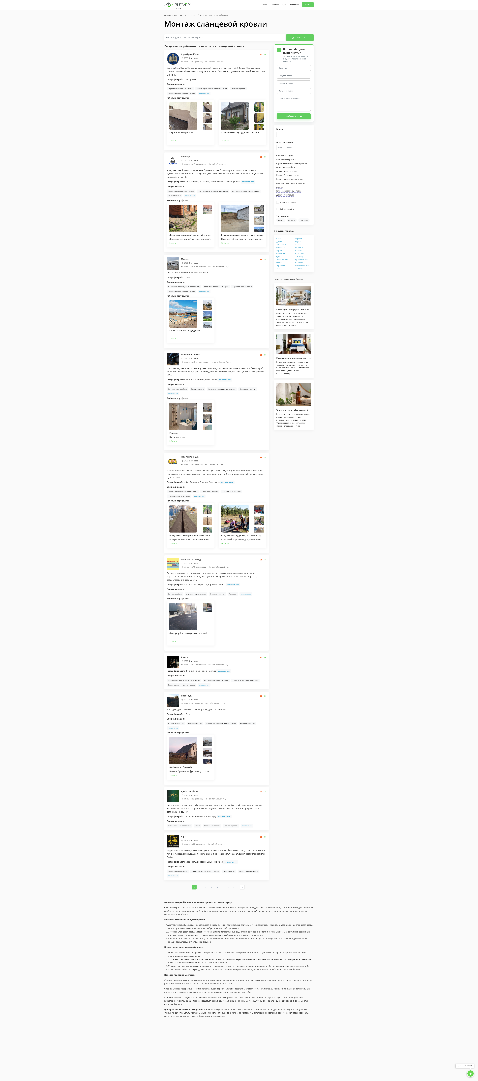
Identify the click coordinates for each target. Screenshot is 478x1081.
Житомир (299, 256)
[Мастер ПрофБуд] (173, 161)
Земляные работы (217, 594)
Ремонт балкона (174, 196)
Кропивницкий (301, 259)
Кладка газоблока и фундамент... (185, 330)
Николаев (280, 247)
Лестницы (233, 594)
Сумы (278, 256)
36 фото (225, 243)
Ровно (278, 262)
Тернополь (281, 265)
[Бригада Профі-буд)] (173, 700)
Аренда (279, 187)
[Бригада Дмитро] (173, 661)
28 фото (225, 140)
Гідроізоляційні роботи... (181, 132)
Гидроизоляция (229, 871)
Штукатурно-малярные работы (180, 89)
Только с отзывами (288, 202)
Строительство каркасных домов (181, 191)
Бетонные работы (175, 594)
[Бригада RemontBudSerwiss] (173, 359)
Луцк (278, 268)
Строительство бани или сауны (216, 287)
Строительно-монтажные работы (291, 163)
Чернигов (280, 253)
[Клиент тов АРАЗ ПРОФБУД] (173, 564)
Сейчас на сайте (287, 209)
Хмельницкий (282, 259)
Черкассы (299, 253)
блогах (299, 279)
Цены (284, 4)
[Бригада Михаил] (173, 263)
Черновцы (299, 262)
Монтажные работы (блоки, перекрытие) (184, 287)
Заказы (265, 4)
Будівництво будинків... (181, 767)
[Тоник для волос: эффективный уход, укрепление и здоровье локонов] (293, 394)
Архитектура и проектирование (290, 183)
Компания (304, 220)
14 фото (173, 775)
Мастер (281, 220)
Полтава (298, 250)
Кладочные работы (247, 723)
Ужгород (298, 268)
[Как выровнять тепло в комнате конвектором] (293, 344)
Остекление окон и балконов (179, 826)
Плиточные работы (238, 89)
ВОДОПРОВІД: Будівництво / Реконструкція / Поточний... (250, 535)
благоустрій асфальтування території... (188, 633)
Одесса (298, 242)
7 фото (172, 140)
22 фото (173, 441)
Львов (297, 245)
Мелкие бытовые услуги (287, 175)
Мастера (275, 4)
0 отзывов (193, 58)
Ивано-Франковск (303, 265)
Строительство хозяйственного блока (182, 491)
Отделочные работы (285, 167)
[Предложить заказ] (264, 54)
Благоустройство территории (289, 179)
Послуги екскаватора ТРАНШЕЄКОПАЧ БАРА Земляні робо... (199, 535)
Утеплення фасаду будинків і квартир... (240, 132)
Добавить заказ (299, 37)
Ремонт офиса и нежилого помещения (212, 89)
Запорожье (281, 245)
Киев (278, 239)
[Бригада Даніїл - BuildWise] (173, 795)
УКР (176, 8)
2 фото (172, 243)
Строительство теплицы (248, 871)
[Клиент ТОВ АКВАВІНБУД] (173, 461)
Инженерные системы (286, 171)
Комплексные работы (286, 159)
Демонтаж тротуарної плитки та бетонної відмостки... (196, 235)
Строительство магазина (231, 491)
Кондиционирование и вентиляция (221, 389)
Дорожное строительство (196, 594)
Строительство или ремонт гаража (181, 93)
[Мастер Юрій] (173, 841)
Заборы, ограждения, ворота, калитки (221, 723)
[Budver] (178, 4)
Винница (299, 247)
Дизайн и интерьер (285, 195)
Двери (197, 826)
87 (234, 887)
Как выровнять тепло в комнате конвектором (299, 358)
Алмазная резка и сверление (179, 496)
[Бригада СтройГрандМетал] (173, 58)
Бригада (291, 220)
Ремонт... (173, 433)
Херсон (279, 250)
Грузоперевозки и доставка (288, 191)
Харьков (298, 239)
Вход (307, 4)
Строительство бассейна (242, 287)
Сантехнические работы (177, 389)
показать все (204, 93)
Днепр (279, 242)
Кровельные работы (248, 389)
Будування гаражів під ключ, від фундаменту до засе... (248, 235)
